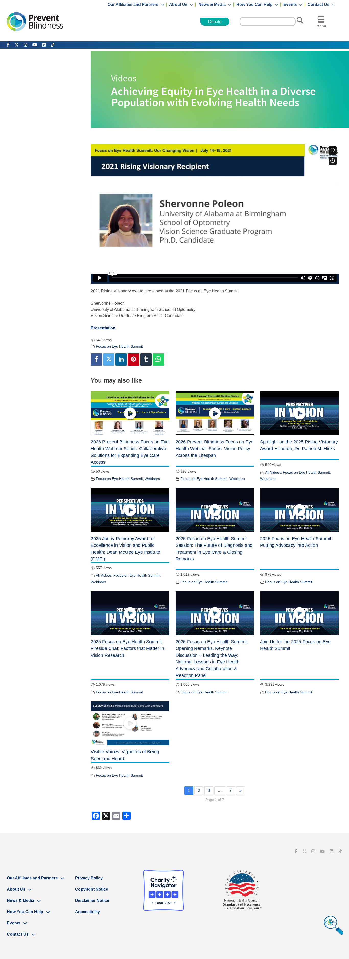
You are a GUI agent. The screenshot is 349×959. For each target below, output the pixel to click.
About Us (178, 5)
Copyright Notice (91, 889)
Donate (215, 21)
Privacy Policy (89, 878)
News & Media (212, 5)
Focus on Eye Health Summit (119, 346)
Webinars (152, 479)
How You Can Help (254, 5)
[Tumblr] (146, 359)
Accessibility (87, 912)
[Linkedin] (121, 359)
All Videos (273, 472)
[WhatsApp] (158, 359)
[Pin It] (133, 359)
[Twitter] (108, 359)
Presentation (103, 328)
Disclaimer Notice (92, 900)
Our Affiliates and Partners (133, 5)
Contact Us (318, 5)
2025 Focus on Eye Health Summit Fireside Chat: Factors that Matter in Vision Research (127, 648)
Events (290, 5)
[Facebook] (96, 359)
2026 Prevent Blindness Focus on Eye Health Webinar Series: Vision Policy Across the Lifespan (214, 448)
